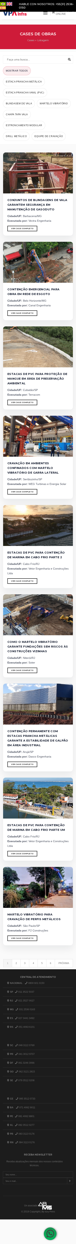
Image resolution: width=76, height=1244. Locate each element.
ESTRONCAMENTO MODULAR (24, 125)
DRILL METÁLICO (16, 136)
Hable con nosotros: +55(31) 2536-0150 (46, 5)
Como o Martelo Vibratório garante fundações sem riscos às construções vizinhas (37, 646)
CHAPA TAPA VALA (17, 114)
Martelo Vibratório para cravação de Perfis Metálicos (34, 917)
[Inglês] (9, 3)
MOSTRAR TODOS (17, 70)
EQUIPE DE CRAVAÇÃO (48, 136)
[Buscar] (69, 59)
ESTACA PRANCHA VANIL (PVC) (25, 92)
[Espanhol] (3, 7)
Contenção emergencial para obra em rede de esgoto (33, 292)
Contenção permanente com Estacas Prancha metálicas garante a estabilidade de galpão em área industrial (37, 738)
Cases (30, 40)
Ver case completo (22, 228)
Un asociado (31, 1205)
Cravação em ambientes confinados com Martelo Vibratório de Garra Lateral (33, 468)
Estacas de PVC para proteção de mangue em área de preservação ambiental (37, 378)
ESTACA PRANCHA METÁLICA (24, 81)
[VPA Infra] (15, 13)
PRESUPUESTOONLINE (66, 12)
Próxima (63, 963)
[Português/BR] (3, 3)
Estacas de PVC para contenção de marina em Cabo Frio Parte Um (36, 827)
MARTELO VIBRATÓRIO (54, 103)
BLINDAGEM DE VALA (19, 103)
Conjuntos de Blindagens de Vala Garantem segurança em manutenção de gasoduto (37, 204)
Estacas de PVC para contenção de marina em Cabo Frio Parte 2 (36, 555)
